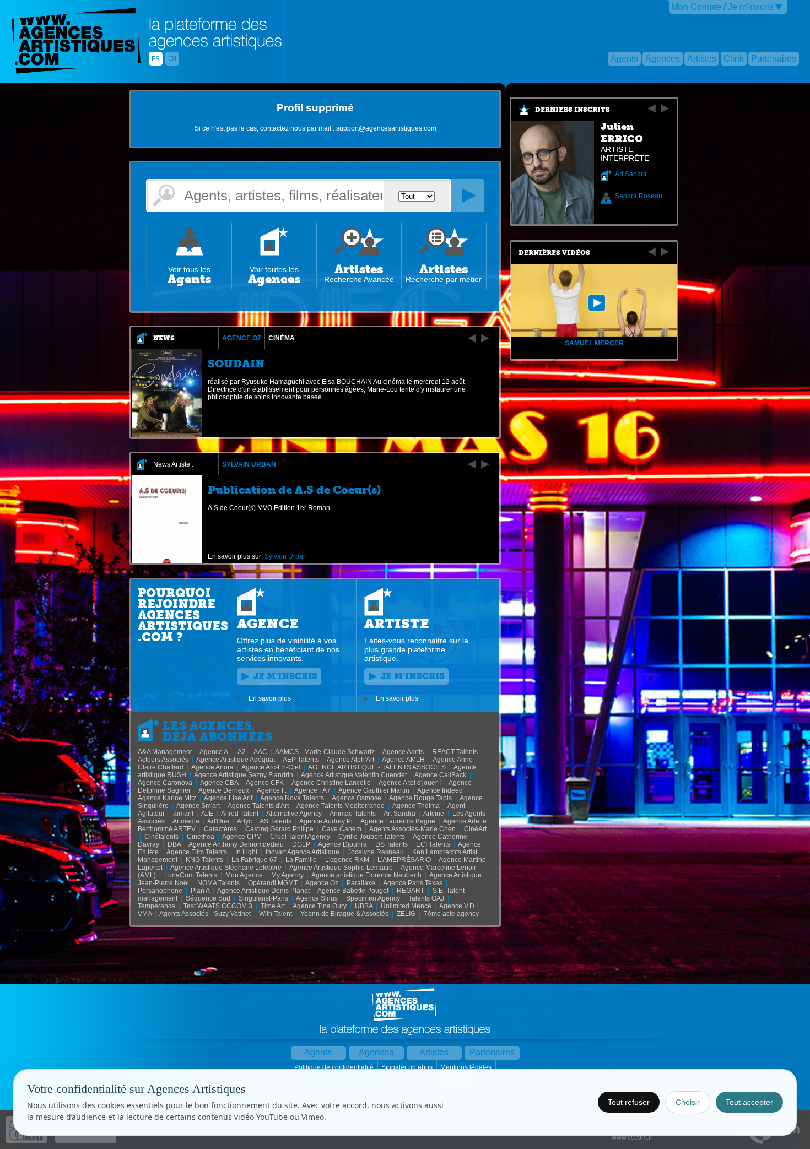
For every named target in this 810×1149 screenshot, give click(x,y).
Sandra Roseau (638, 196)
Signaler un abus (407, 1067)
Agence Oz (241, 338)
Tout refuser (629, 1102)
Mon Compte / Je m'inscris (722, 7)
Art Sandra (631, 174)
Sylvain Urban (249, 464)
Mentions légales (466, 1067)
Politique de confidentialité (334, 1067)
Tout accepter (749, 1102)
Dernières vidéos (554, 253)
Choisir (688, 1102)
